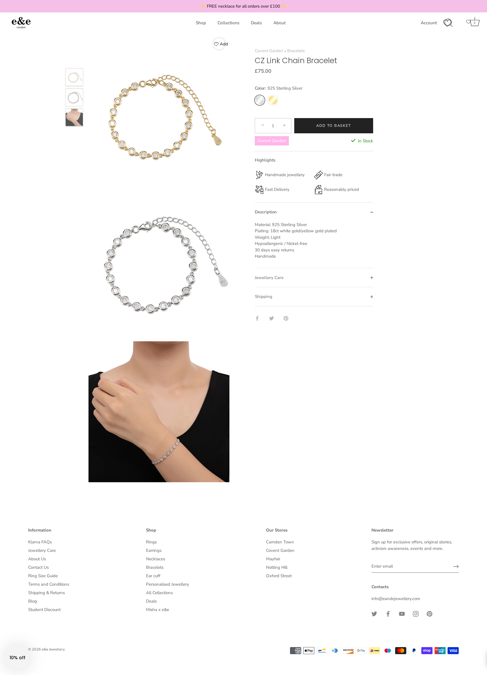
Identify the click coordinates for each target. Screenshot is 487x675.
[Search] (448, 23)
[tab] (314, 245)
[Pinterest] (429, 613)
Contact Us (38, 567)
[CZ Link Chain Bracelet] (74, 77)
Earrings (153, 550)
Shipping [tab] (263, 297)
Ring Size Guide (43, 576)
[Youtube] (402, 613)
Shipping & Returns (46, 593)
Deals (256, 23)
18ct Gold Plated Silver (273, 100)
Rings (151, 542)
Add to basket (333, 125)
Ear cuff (153, 576)
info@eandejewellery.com (395, 598)
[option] (74, 78)
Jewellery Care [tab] (269, 277)
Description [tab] (266, 212)
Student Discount (44, 609)
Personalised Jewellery (167, 584)
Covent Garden (269, 51)
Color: (278, 88)
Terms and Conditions (48, 584)
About (279, 23)
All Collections (159, 593)
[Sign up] (456, 566)
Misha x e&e (157, 609)
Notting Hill (276, 567)
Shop (201, 23)
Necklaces (155, 559)
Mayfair (273, 559)
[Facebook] (388, 613)
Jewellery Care (42, 550)
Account (429, 23)
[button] (17, 657)
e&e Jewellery (53, 649)
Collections (228, 23)
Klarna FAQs (40, 542)
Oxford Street (279, 576)
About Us (37, 559)
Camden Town (280, 542)
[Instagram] (416, 613)
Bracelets (296, 51)
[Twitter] (374, 613)
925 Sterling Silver (260, 100)
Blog (32, 601)
